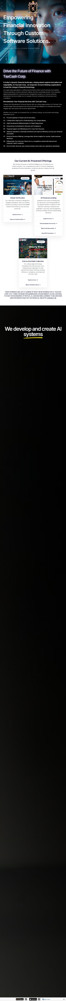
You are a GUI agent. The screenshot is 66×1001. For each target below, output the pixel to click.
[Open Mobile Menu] (61, 11)
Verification (25, 178)
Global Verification (17, 198)
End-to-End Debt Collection (33, 261)
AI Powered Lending (48, 198)
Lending (57, 178)
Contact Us (51, 298)
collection (41, 241)
